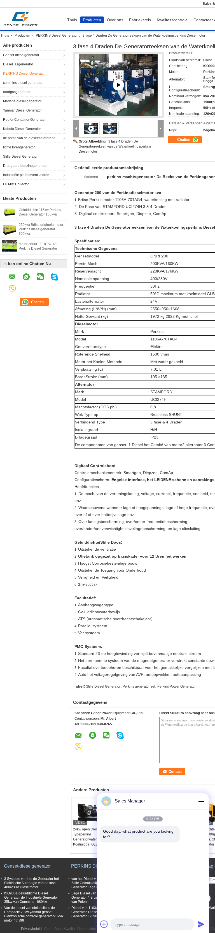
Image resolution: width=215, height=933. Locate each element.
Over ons (115, 20)
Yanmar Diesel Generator (22, 110)
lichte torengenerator (19, 147)
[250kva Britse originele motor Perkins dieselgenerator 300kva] (9, 229)
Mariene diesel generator (22, 101)
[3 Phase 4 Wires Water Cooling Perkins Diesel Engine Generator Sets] (110, 128)
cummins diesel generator (23, 83)
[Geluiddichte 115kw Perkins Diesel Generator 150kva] (9, 212)
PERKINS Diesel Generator (57, 35)
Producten (92, 20)
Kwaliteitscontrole (172, 20)
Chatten (184, 140)
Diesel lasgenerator (18, 64)
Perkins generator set (139, 686)
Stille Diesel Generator (20, 156)
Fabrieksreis (140, 20)
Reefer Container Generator (24, 120)
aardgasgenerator (17, 92)
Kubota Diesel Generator (22, 129)
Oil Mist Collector (16, 184)
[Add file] (104, 924)
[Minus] (201, 801)
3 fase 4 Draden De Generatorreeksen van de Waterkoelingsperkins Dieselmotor (115, 146)
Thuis (72, 20)
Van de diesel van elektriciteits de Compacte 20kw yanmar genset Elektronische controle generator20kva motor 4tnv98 (33, 914)
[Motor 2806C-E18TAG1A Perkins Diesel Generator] (9, 246)
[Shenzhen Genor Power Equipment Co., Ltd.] (76, 128)
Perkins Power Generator (176, 686)
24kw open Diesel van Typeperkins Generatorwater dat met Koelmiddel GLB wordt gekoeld (91, 839)
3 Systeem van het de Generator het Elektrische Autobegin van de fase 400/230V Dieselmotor (31, 883)
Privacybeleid (31, 929)
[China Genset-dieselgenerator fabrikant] (22, 18)
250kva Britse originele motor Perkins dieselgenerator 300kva (41, 229)
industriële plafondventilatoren (26, 175)
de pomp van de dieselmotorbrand (29, 138)
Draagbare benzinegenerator (25, 166)
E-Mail (209, 907)
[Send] (201, 924)
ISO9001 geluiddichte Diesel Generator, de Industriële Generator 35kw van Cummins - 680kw (31, 897)
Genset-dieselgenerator (21, 55)
